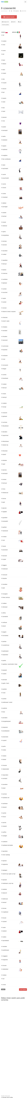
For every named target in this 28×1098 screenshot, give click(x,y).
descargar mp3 (6, 21)
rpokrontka (23, 11)
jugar (20, 21)
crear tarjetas (23, 989)
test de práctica (6, 24)
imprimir (14, 21)
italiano (3, 989)
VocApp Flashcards (5, 1096)
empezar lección (9, 17)
